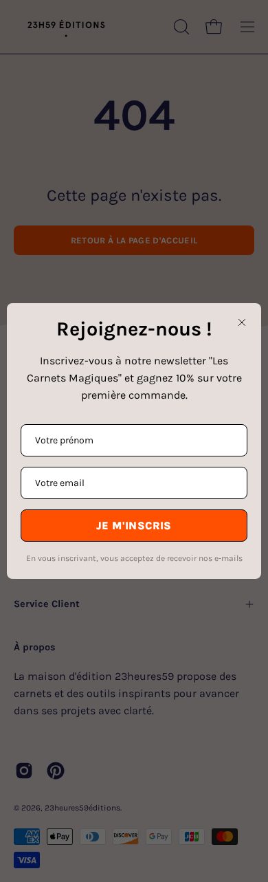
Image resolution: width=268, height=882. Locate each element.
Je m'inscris (134, 525)
